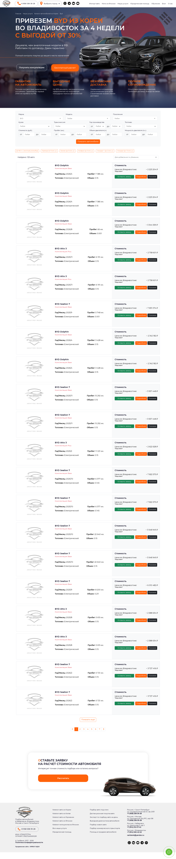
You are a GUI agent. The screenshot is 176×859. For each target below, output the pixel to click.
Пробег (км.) (59, 130)
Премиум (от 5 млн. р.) (49, 151)
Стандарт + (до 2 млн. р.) (105, 151)
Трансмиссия (59, 122)
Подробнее (141, 177)
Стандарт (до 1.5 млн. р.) (125, 151)
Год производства (96, 122)
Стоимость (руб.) (25, 130)
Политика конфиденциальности (29, 842)
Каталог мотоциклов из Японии (66, 825)
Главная (18, 14)
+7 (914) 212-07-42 (134, 827)
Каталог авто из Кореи (62, 810)
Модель (69, 114)
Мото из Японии (109, 4)
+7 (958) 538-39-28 (134, 813)
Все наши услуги (60, 828)
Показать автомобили (88, 141)
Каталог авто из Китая (61, 813)
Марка (21, 114)
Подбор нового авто (98, 825)
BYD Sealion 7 (62, 304)
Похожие (152, 177)
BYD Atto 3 (61, 248)
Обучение (155, 4)
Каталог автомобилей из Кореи (46, 14)
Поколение (118, 114)
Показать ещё (88, 719)
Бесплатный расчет (65, 67)
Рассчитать (63, 778)
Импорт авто (94, 4)
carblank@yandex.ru (135, 835)
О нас (170, 4)
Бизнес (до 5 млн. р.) (67, 151)
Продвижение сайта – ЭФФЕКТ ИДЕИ (27, 846)
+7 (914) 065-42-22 (134, 832)
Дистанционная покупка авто (102, 813)
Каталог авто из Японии (62, 821)
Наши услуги (123, 4)
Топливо (128, 122)
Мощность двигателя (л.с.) (135, 130)
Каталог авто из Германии (63, 817)
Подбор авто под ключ (99, 810)
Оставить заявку (124, 177)
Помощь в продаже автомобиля (103, 832)
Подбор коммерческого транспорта (105, 828)
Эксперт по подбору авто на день (104, 817)
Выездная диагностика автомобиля (104, 821)
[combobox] (41, 118)
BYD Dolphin (62, 165)
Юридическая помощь (139, 4)
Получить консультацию (31, 67)
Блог (164, 4)
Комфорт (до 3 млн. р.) (85, 151)
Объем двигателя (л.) (98, 130)
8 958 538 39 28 (28, 4)
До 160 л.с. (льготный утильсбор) (27, 151)
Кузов (21, 122)
